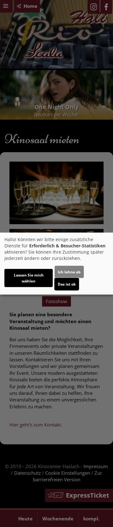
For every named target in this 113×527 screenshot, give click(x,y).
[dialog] (56, 263)
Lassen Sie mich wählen (29, 278)
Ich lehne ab (69, 272)
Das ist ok (67, 284)
